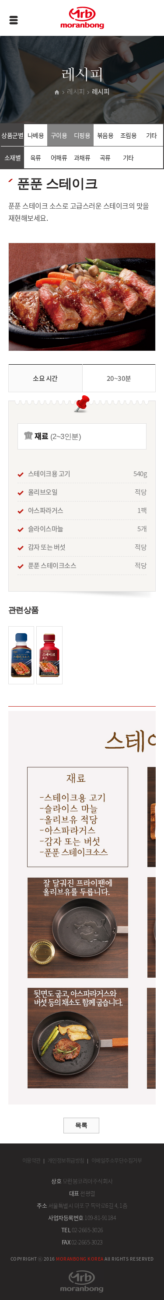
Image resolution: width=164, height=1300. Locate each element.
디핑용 (82, 135)
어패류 (59, 157)
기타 (151, 135)
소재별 (12, 157)
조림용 (128, 135)
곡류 (105, 157)
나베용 (36, 135)
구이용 (59, 135)
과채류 (82, 157)
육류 (35, 157)
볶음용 (105, 135)
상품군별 (12, 135)
